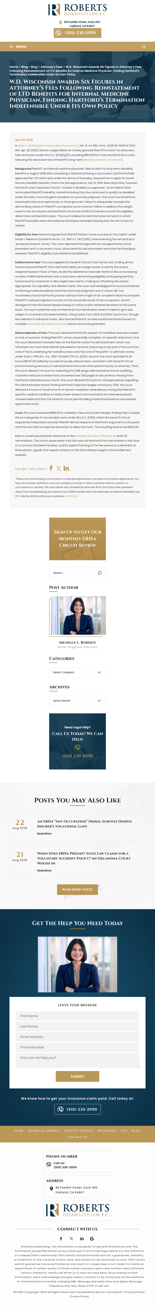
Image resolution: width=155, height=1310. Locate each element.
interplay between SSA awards (95, 436)
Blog (136, 1130)
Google (92, 1238)
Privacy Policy (134, 1292)
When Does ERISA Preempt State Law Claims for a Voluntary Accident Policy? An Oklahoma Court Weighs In (84, 858)
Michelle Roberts (44, 1130)
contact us (71, 496)
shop (66, 468)
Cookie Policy (79, 1296)
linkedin (82, 1238)
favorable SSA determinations (47, 324)
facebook (51, 468)
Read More (44, 833)
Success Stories (79, 1130)
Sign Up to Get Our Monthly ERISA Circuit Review (77, 538)
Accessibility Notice (91, 1292)
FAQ (124, 1130)
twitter (59, 468)
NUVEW (18, 1292)
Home (19, 1130)
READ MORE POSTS (77, 889)
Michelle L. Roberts (77, 642)
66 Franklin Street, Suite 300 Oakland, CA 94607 (82, 24)
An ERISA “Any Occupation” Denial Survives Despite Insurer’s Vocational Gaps (84, 824)
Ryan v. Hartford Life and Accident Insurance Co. (48, 145)
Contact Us (77, 1137)
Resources (107, 1130)
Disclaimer (114, 1292)
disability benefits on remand (103, 160)
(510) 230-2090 (80, 33)
